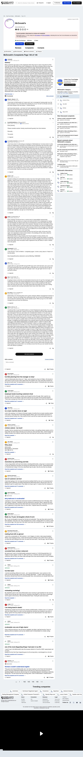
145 (37, 682)
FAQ (31, 699)
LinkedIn (80, 702)
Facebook (70, 702)
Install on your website (70, 84)
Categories (41, 2)
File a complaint (29, 43)
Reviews (18, 48)
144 (33, 682)
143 (28, 682)
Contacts (41, 48)
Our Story (23, 699)
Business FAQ (45, 699)
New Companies (65, 698)
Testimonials (23, 702)
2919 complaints (46, 35)
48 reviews (37, 35)
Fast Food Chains (64, 93)
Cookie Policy (57, 702)
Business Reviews (66, 700)
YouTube (77, 702)
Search (17, 3)
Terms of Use (57, 699)
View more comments (29, 354)
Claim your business (46, 702)
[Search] (25, 3)
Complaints (29, 48)
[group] (8, 51)
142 (24, 682)
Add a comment (50, 96)
